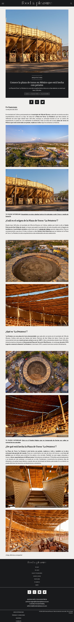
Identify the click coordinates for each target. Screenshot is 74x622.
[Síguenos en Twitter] (44, 592)
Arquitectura (37, 77)
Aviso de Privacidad (18, 612)
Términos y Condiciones (18, 615)
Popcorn (37, 579)
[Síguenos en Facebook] (29, 592)
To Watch (37, 582)
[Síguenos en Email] (39, 592)
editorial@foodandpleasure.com (37, 606)
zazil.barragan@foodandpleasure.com (37, 601)
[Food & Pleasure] (37, 3)
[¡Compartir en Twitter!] (43, 102)
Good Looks (37, 576)
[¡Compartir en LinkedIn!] (37, 102)
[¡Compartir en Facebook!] (31, 102)
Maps (37, 585)
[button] (3, 3)
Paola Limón (12, 107)
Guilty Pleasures (37, 573)
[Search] (71, 3)
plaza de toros (35, 93)
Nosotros (18, 618)
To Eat (37, 567)
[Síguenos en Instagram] (34, 592)
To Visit (37, 570)
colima (27, 93)
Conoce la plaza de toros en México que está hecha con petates (37, 84)
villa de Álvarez (45, 93)
